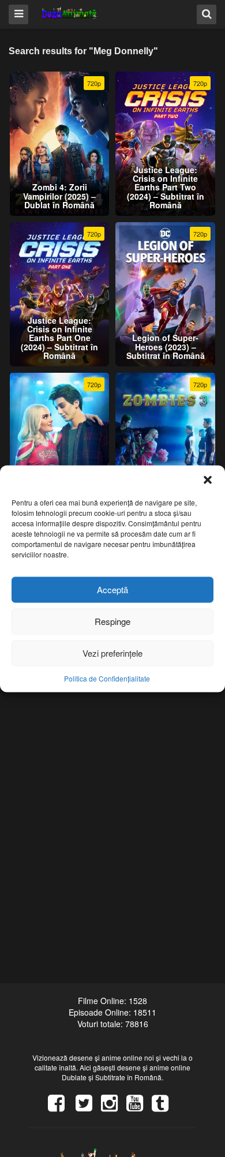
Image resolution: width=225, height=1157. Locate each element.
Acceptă (112, 589)
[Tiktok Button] (164, 1107)
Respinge (112, 621)
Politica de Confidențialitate (107, 678)
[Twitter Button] (88, 1107)
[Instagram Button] (113, 1107)
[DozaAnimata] (70, 13)
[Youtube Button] (139, 1107)
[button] (207, 479)
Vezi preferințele (112, 653)
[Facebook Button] (60, 1107)
